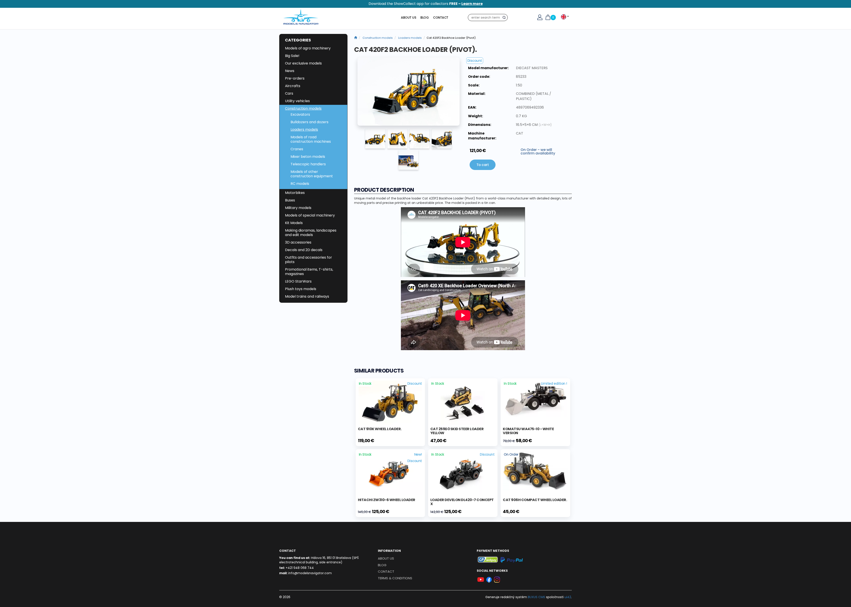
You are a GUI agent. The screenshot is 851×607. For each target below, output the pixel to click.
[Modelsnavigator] (355, 38)
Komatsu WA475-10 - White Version (528, 430)
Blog (424, 17)
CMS (536, 597)
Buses (290, 200)
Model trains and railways (307, 296)
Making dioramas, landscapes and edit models (310, 232)
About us (408, 17)
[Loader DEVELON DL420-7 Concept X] (462, 472)
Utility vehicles (297, 100)
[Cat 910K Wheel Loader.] (390, 402)
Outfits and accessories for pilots (308, 259)
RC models (300, 183)
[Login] (539, 17)
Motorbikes (295, 192)
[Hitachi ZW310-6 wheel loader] (390, 472)
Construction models (303, 108)
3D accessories (298, 242)
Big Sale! (292, 55)
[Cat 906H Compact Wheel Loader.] (535, 470)
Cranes (297, 149)
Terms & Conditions (395, 578)
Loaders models (304, 129)
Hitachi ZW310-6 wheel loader (386, 499)
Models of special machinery (310, 215)
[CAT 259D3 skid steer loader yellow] (463, 402)
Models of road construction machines (311, 139)
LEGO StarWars (298, 281)
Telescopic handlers (308, 164)
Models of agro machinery (308, 48)
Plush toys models (300, 288)
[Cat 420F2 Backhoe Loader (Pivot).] (408, 91)
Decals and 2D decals (303, 249)
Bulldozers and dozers (309, 122)
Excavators (300, 114)
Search (505, 18)
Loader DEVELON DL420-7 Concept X (462, 501)
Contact (440, 17)
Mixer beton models (308, 156)
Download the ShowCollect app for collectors (426, 3)
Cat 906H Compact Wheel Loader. (535, 499)
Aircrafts (292, 85)
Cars (289, 93)
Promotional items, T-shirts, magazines (309, 271)
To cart (482, 164)
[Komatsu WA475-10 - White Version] (535, 398)
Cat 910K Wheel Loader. (380, 428)
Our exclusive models (303, 63)
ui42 (567, 597)
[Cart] (547, 17)
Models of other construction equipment (312, 174)
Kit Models (294, 222)
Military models (298, 207)
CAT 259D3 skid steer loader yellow (457, 430)
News (289, 70)
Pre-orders (294, 78)
